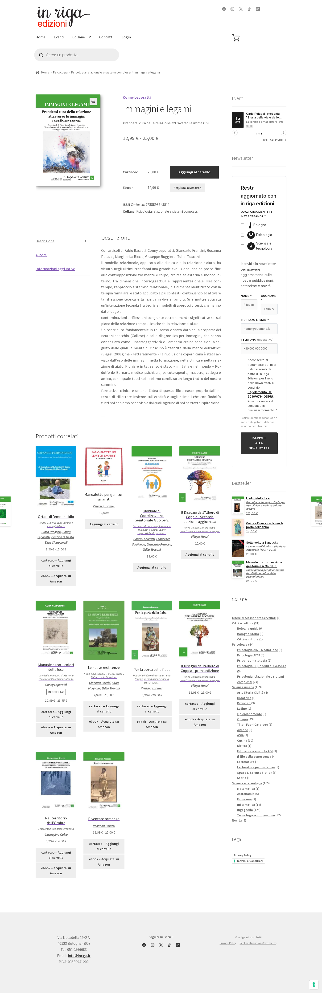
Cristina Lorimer (104, 506)
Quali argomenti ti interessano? (256, 214)
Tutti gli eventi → (274, 139)
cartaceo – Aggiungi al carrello (56, 563)
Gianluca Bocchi (99, 683)
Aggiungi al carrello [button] (104, 524)
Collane (78, 37)
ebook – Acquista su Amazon (56, 578)
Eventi (59, 37)
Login (126, 37)
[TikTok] (249, 9)
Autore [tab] (41, 254)
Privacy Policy (242, 855)
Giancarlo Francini (159, 544)
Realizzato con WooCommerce (258, 943)
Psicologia (60, 72)
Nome (246, 295)
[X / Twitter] (241, 9)
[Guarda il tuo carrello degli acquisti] (235, 38)
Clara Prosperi (51, 532)
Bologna (259, 225)
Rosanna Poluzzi (104, 826)
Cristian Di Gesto (62, 537)
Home (40, 37)
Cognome (268, 298)
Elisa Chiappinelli (56, 542)
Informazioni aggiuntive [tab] (55, 268)
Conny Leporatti (144, 539)
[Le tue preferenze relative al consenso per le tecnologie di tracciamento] (313, 984)
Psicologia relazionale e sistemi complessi (101, 72)
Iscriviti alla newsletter (259, 443)
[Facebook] (224, 9)
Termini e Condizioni (250, 861)
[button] (93, 101)
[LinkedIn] (258, 9)
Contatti (106, 37)
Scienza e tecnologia (260, 245)
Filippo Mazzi (199, 536)
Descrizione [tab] (45, 241)
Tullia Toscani (152, 549)
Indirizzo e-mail (255, 320)
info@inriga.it (79, 955)
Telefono (257, 339)
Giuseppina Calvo (56, 834)
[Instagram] (232, 9)
